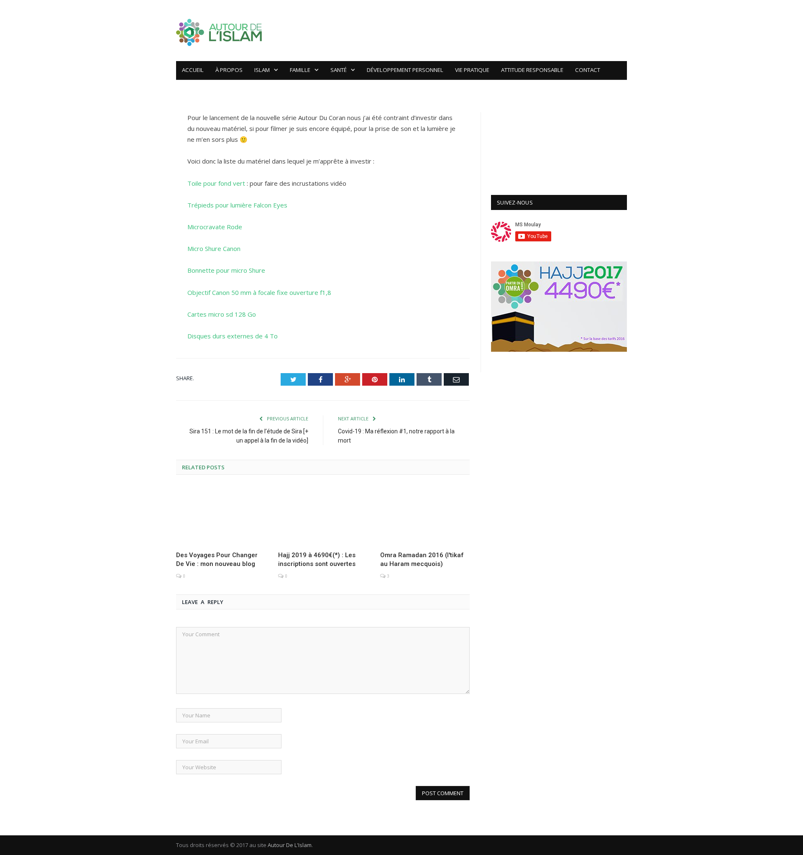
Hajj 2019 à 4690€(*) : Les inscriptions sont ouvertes (316, 559)
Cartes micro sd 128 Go (221, 314)
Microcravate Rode (214, 227)
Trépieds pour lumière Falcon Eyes (237, 205)
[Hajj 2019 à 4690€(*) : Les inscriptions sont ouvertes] (323, 515)
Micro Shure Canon (213, 248)
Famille (300, 70)
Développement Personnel (405, 70)
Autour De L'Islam (290, 845)
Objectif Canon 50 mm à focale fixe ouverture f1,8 (259, 292)
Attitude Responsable (532, 70)
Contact (587, 70)
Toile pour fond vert (216, 183)
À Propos (229, 70)
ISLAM (262, 70)
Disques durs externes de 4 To (232, 336)
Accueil (193, 70)
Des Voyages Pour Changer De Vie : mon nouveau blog (217, 559)
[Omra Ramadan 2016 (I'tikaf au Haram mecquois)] (425, 515)
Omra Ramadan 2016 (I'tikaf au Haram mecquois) (422, 559)
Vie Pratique (472, 70)
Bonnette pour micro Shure (226, 270)
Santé (338, 70)
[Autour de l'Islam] (219, 30)
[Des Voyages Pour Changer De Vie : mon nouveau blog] (221, 515)
